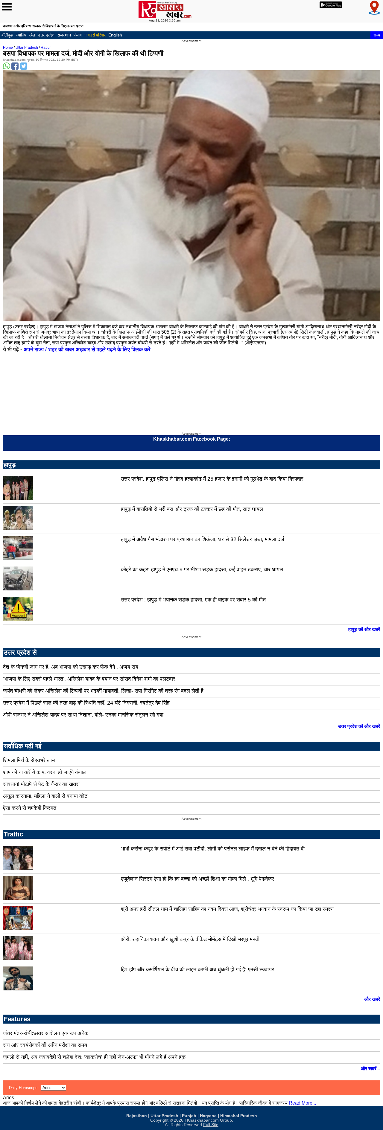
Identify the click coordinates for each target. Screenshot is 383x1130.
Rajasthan (136, 1116)
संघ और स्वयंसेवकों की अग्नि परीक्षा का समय (45, 1045)
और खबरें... (370, 1068)
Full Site (210, 1125)
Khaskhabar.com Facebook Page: (191, 439)
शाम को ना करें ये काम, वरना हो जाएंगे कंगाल (44, 772)
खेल (32, 35)
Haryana (208, 1116)
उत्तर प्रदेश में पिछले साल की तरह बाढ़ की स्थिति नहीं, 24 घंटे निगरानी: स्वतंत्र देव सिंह (86, 703)
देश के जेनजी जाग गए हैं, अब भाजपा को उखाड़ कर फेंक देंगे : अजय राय (70, 667)
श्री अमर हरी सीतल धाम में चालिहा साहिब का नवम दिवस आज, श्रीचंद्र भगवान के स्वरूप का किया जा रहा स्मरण (227, 909)
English (115, 35)
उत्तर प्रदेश (46, 35)
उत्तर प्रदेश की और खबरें (359, 726)
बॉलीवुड (7, 35)
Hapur (46, 47)
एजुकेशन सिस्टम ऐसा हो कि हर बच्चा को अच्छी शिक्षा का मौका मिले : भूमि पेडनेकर (197, 879)
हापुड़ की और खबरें (364, 629)
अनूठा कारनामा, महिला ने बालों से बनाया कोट (45, 796)
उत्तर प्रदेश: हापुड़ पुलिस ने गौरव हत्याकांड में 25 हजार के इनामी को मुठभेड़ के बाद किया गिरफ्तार (212, 479)
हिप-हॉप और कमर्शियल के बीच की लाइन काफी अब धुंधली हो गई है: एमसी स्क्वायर (197, 969)
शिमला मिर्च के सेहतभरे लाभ (29, 760)
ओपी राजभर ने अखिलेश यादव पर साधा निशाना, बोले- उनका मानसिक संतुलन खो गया (83, 715)
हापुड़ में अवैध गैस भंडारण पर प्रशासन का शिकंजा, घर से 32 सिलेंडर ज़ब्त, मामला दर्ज (202, 539)
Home (8, 47)
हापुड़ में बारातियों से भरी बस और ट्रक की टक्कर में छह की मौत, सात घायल (192, 509)
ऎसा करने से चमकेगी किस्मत (29, 808)
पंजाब (78, 35)
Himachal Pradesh (238, 1116)
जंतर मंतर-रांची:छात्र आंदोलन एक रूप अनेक (45, 1033)
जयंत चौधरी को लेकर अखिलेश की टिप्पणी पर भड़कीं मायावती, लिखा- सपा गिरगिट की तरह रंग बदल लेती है (103, 691)
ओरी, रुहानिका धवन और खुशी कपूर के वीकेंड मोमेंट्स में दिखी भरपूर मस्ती (190, 939)
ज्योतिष (21, 35)
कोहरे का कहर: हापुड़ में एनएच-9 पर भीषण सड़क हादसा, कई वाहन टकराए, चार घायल (202, 569)
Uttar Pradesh (27, 47)
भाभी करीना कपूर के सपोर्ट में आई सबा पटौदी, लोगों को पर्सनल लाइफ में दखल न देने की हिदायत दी (213, 849)
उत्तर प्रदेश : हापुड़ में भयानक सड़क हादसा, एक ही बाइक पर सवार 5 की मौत (193, 600)
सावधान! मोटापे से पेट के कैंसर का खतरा (41, 784)
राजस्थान (64, 35)
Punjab (189, 1116)
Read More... (302, 1102)
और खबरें (372, 999)
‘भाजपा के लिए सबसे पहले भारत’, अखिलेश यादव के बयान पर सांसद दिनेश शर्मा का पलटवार (89, 679)
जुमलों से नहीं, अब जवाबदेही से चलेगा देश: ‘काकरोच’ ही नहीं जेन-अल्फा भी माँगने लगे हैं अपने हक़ (94, 1057)
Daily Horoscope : (25, 1087)
